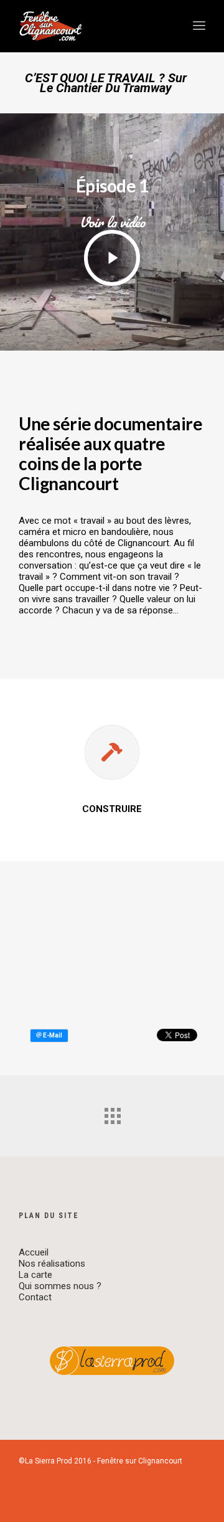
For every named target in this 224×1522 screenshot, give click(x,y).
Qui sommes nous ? (60, 1286)
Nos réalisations (52, 1263)
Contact (35, 1297)
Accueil (34, 1252)
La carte (35, 1274)
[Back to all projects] (112, 1112)
